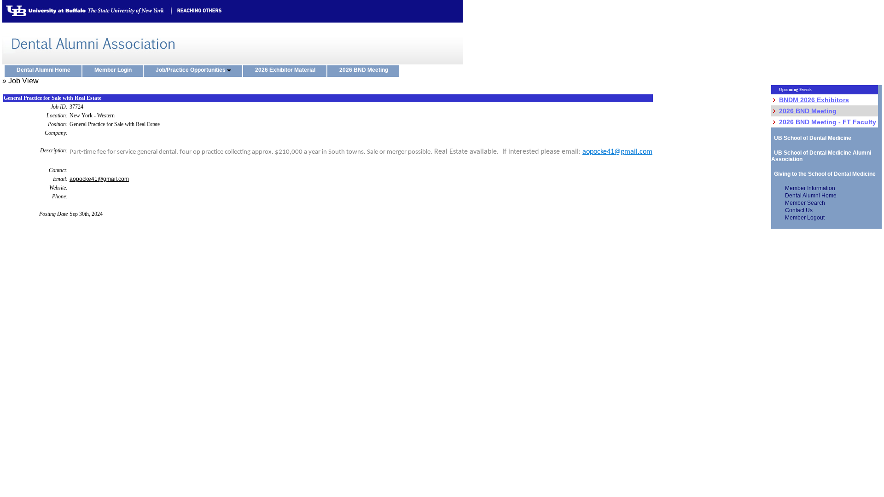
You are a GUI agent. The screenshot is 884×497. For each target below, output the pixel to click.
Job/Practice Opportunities (191, 70)
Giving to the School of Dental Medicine (823, 174)
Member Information (810, 188)
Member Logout (805, 217)
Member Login (115, 70)
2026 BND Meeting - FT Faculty (827, 122)
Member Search (805, 203)
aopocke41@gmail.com (617, 152)
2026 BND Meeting (365, 70)
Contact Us (799, 210)
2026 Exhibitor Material (287, 70)
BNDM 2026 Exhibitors (814, 100)
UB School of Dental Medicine (811, 138)
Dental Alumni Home (46, 70)
